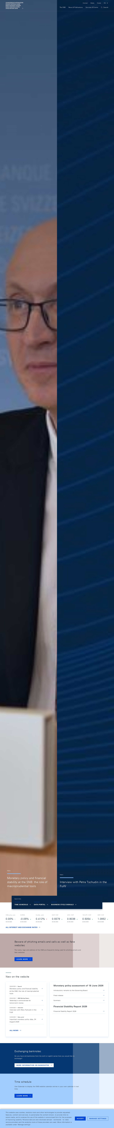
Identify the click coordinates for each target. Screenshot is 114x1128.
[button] (106, 3)
